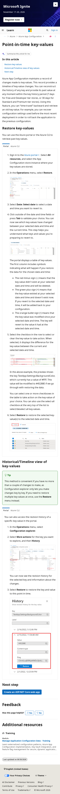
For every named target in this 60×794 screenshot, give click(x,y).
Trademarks (23, 790)
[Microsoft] (30, 30)
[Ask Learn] (50, 36)
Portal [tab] (6, 146)
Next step (8, 71)
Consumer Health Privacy (39, 786)
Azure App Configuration (30, 36)
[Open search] (47, 30)
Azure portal (30, 155)
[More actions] (55, 36)
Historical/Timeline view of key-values (21, 68)
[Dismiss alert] (55, 4)
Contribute (7, 786)
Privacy (19, 786)
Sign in (54, 30)
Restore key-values (13, 64)
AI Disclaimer (8, 782)
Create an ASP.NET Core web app (22, 692)
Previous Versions (26, 782)
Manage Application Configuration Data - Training (26, 741)
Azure (12, 36)
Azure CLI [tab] (15, 146)
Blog (40, 782)
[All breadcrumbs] (4, 36)
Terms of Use (8, 790)
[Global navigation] (3, 30)
